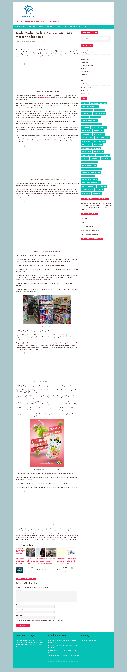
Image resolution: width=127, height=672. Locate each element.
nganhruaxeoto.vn (103, 155)
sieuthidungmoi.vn (88, 176)
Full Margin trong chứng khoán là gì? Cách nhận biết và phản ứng (40, 561)
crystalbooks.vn (99, 113)
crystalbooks (86, 113)
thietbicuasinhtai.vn (88, 186)
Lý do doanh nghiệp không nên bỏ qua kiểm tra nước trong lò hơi (30, 562)
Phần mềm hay (20, 27)
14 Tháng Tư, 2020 (23, 41)
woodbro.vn (97, 193)
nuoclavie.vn (95, 158)
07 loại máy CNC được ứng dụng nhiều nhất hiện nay (71, 561)
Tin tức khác (75, 27)
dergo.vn (85, 117)
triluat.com (102, 186)
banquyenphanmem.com (98, 103)
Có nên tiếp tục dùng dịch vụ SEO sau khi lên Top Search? (20, 561)
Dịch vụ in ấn (85, 59)
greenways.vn (86, 134)
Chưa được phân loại (87, 53)
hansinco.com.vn (99, 134)
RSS (84, 27)
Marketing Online (86, 74)
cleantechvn (99, 110)
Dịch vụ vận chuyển (87, 65)
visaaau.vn (99, 189)
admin (33, 41)
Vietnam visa (85, 93)
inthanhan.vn (86, 144)
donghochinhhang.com (89, 120)
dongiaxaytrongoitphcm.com (91, 124)
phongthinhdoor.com (89, 165)
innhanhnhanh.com (98, 141)
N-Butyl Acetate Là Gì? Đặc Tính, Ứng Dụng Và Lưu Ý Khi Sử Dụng (61, 562)
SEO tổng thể (95, 172)
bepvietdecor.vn (87, 110)
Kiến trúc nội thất (86, 71)
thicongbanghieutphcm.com (91, 183)
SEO (65, 27)
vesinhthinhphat (87, 189)
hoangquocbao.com (102, 138)
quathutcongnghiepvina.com (91, 169)
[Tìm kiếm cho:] (96, 38)
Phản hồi (18, 590)
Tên (17, 604)
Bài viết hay (84, 50)
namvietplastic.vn (88, 155)
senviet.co (85, 172)
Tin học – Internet (36, 27)
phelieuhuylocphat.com (89, 162)
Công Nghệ (84, 56)
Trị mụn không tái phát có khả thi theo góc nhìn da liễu (63, 655)
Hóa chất (84, 68)
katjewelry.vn (97, 144)
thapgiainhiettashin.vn (89, 179)
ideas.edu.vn (86, 141)
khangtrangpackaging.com (91, 148)
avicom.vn (85, 103)
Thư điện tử (19, 610)
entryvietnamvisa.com (99, 127)
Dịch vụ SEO (85, 127)
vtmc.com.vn (86, 193)
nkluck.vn (85, 158)
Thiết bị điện (84, 84)
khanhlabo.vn (86, 151)
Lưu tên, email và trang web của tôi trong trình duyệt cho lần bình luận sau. (40, 620)
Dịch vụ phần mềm (53, 27)
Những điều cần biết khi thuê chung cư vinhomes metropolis (50, 562)
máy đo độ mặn (98, 151)
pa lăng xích (106, 158)
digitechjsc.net (95, 117)
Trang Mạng (19, 615)
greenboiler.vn (98, 131)
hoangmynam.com (87, 138)
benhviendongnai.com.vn (90, 106)
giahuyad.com (86, 131)
